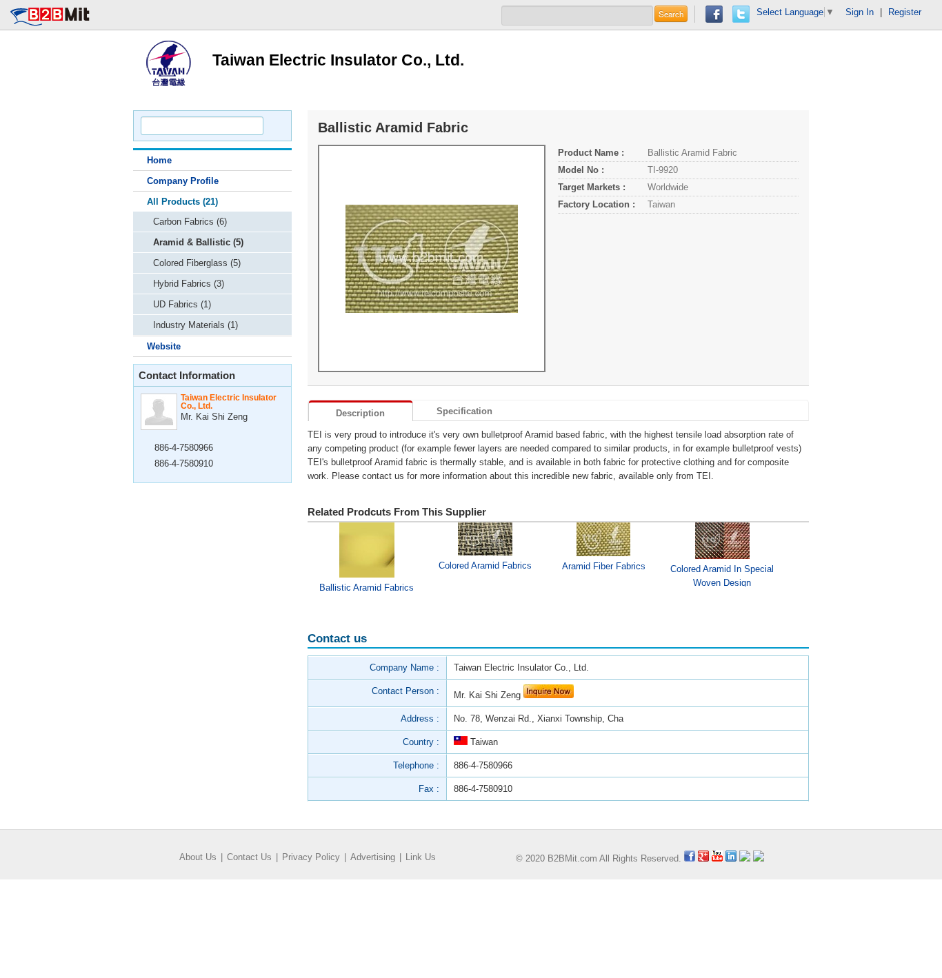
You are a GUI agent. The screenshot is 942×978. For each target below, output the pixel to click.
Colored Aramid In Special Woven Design (722, 575)
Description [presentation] (360, 413)
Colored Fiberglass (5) (197, 263)
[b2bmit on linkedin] (730, 858)
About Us (198, 857)
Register (904, 12)
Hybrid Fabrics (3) (188, 283)
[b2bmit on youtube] (717, 858)
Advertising (372, 857)
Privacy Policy (311, 857)
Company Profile (183, 181)
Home (159, 160)
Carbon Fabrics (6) (190, 221)
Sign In (859, 12)
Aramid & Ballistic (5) (198, 242)
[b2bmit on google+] (703, 858)
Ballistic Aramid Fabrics (366, 587)
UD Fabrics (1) (182, 304)
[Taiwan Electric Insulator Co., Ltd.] (167, 62)
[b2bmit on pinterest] (744, 858)
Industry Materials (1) (195, 325)
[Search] (274, 126)
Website (164, 346)
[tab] (360, 410)
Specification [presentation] (464, 411)
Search (671, 13)
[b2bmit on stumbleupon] (758, 858)
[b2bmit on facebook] (689, 858)
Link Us (420, 857)
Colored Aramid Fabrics (485, 565)
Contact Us (249, 857)
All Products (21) (182, 201)
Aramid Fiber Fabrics (603, 566)
